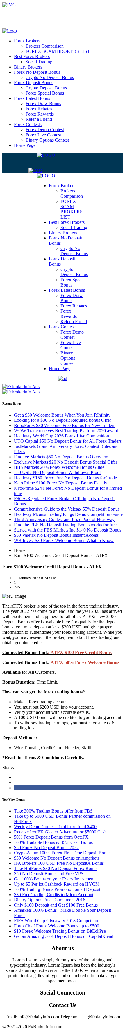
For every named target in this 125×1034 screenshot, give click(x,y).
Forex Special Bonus (45, 93)
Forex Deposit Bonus (33, 82)
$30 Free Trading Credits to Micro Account (53, 894)
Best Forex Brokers (32, 56)
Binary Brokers (28, 66)
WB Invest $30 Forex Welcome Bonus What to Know (64, 540)
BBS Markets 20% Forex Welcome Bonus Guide (59, 467)
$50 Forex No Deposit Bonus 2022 (46, 847)
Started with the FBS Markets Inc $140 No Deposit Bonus (67, 529)
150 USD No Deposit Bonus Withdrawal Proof (57, 472)
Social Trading (39, 61)
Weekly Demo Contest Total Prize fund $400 (55, 826)
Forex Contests (28, 124)
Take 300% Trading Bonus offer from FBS (53, 810)
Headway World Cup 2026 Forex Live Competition (61, 435)
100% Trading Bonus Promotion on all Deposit (57, 889)
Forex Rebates (39, 108)
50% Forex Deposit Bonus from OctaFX (51, 837)
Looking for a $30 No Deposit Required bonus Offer (62, 420)
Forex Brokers (27, 40)
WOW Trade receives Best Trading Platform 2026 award (66, 430)
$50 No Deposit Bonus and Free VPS (48, 873)
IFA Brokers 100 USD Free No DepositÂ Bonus (59, 863)
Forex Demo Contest (45, 129)
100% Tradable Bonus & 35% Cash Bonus (53, 842)
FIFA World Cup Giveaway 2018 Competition (56, 920)
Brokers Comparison (45, 46)
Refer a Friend (39, 119)
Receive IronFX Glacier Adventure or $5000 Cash (60, 831)
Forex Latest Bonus (32, 98)
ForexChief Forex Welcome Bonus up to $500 (56, 925)
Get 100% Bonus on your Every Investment (54, 878)
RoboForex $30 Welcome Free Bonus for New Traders (64, 425)
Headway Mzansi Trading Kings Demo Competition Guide (68, 514)
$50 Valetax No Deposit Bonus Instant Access (56, 535)
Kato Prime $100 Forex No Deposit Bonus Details (60, 482)
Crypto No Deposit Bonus (50, 77)
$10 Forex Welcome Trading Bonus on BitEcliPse (60, 931)
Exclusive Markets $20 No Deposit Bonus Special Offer (65, 462)
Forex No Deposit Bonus (37, 72)
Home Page (24, 145)
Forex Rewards (40, 113)
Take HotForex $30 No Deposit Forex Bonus (55, 868)
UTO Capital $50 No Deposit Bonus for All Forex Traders (68, 441)
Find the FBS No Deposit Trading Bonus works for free (65, 524)
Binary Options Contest (47, 140)
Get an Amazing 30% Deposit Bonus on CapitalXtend (63, 936)
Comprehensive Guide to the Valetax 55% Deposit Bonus (66, 509)
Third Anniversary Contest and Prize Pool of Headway (64, 519)
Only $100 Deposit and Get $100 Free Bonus (56, 905)
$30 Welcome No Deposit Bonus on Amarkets (56, 857)
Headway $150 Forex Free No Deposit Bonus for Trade (65, 477)
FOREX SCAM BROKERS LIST (58, 51)
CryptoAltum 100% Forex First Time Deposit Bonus (62, 852)
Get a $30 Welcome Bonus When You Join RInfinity (62, 414)
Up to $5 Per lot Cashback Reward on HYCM (56, 884)
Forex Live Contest (43, 134)
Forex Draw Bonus (43, 103)
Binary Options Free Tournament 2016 (49, 899)
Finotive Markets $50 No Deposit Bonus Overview (61, 456)
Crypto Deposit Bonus (46, 87)
